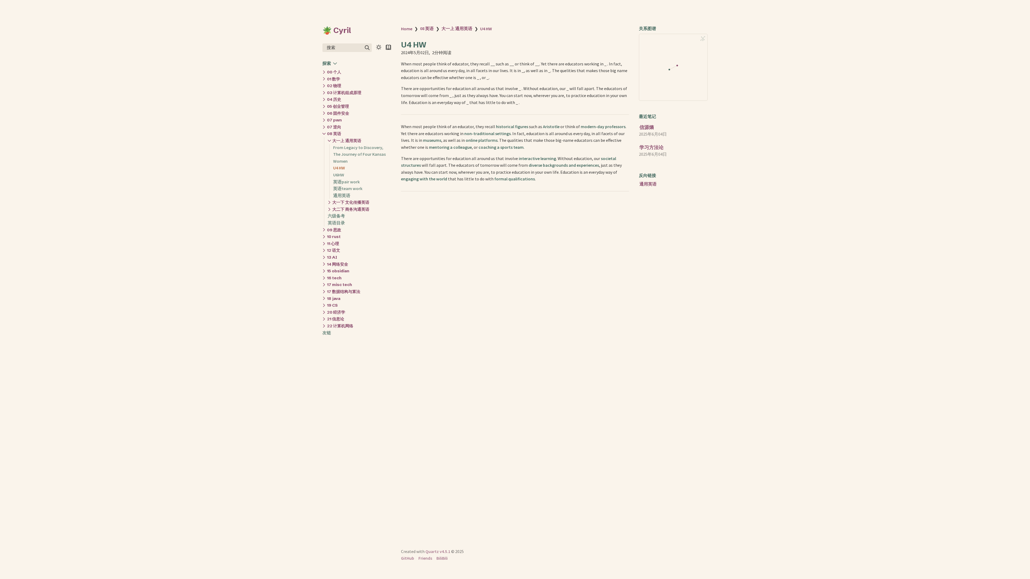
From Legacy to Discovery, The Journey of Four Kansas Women (359, 154)
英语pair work (346, 181)
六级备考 (336, 215)
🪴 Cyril (336, 30)
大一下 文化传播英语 (350, 202)
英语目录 (336, 222)
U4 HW (339, 167)
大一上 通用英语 (346, 140)
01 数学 (333, 78)
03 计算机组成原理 (344, 92)
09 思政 (334, 229)
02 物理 (334, 85)
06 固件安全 (338, 113)
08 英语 (334, 133)
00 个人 (334, 72)
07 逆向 (334, 126)
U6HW (338, 174)
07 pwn (334, 120)
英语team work (347, 188)
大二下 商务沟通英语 (350, 209)
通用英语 (341, 195)
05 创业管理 (338, 106)
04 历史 (334, 99)
